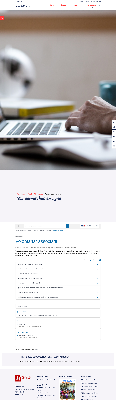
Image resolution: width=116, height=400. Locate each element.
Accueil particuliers (21, 230)
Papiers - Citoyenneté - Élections (35, 230)
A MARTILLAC (53, 6)
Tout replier (87, 259)
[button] (2, 18)
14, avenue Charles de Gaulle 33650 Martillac (24, 391)
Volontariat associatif (58, 230)
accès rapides (92, 6)
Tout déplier (96, 259)
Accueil (19, 194)
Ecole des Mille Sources (90, 386)
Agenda (81, 1)
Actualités (87, 1)
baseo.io (36, 349)
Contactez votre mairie (96, 1)
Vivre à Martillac (28, 194)
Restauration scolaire (89, 390)
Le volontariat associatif (25, 335)
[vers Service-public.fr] (89, 226)
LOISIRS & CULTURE (79, 6)
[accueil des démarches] (18, 225)
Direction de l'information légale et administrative (27, 347)
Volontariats (48, 230)
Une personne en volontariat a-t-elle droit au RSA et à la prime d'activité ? (38, 315)
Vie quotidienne (39, 194)
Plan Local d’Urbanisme (90, 393)
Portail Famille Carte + (89, 380)
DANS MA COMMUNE (66, 6)
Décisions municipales (89, 396)
